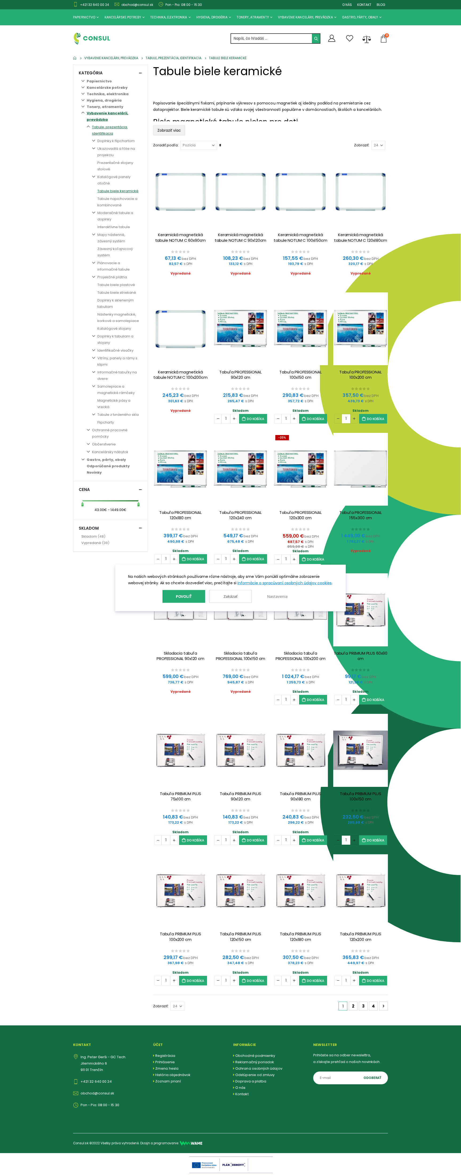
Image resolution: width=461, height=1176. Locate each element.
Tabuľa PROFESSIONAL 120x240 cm (240, 515)
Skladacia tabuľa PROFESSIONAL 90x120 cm (180, 656)
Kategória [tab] (91, 73)
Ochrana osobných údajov (258, 1068)
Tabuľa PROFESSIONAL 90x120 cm (240, 374)
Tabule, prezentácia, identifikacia (173, 58)
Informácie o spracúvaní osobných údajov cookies (284, 583)
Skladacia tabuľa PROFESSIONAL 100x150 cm (240, 656)
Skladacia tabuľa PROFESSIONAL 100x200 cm (301, 656)
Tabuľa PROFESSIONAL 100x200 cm (360, 374)
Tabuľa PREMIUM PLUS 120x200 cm (360, 936)
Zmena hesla (166, 1068)
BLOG (381, 4)
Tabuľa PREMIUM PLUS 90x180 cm (300, 796)
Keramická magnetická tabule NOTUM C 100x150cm (300, 237)
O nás (240, 1087)
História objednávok (172, 1074)
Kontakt (241, 1094)
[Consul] (191, 1143)
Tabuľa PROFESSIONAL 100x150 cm (300, 374)
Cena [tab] (84, 489)
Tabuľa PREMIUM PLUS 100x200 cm (180, 936)
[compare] (367, 38)
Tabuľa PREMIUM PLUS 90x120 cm (240, 796)
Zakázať (230, 596)
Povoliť (184, 596)
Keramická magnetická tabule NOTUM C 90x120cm (241, 237)
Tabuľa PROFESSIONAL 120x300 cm (300, 515)
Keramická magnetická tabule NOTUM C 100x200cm (180, 374)
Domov (75, 58)
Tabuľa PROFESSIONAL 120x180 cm (180, 515)
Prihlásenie (165, 1062)
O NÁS (347, 4)
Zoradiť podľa (165, 145)
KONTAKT (364, 4)
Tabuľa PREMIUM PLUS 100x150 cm (360, 796)
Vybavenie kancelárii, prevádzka (111, 58)
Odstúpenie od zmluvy (255, 1074)
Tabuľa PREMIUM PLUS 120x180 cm (300, 936)
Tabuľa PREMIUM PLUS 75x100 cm (180, 796)
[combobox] (275, 38)
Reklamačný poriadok (254, 1062)
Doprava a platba (250, 1081)
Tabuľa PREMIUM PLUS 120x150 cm (240, 936)
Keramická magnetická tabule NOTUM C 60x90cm (180, 237)
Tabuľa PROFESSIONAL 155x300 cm (360, 515)
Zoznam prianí (168, 1081)
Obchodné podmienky (255, 1055)
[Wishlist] (349, 38)
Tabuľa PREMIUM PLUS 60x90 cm (360, 656)
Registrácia (165, 1055)
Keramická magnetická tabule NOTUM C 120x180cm (360, 237)
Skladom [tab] (89, 528)
